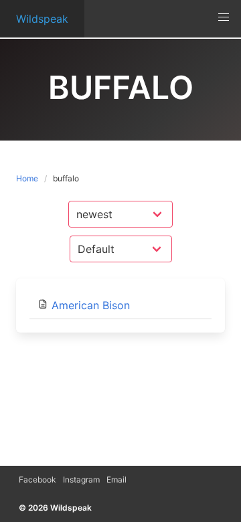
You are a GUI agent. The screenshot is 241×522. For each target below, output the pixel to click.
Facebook (37, 479)
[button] (223, 17)
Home (27, 178)
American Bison (91, 305)
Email (116, 479)
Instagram (81, 479)
